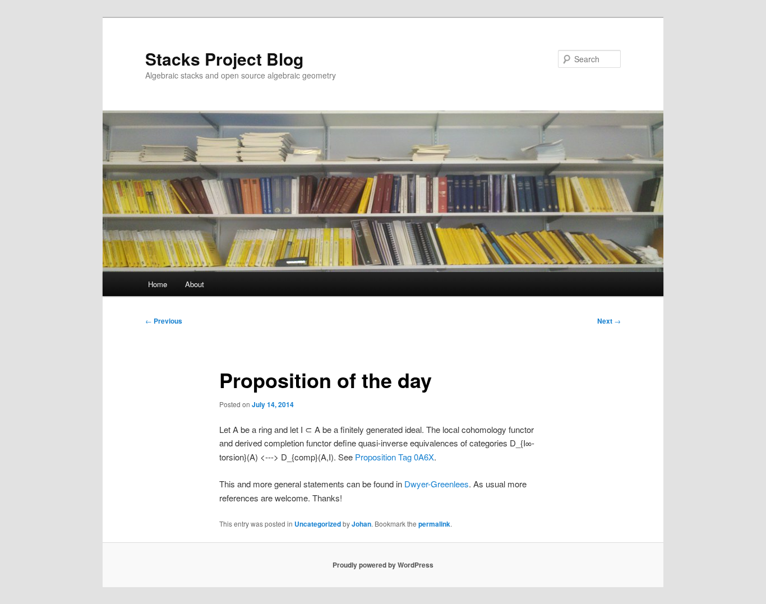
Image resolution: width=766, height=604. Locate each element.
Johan (361, 524)
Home (157, 284)
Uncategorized (317, 524)
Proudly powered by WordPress (383, 565)
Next (609, 321)
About (194, 284)
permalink (434, 524)
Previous (163, 321)
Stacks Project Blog (224, 59)
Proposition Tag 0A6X (394, 457)
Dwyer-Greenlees (436, 484)
